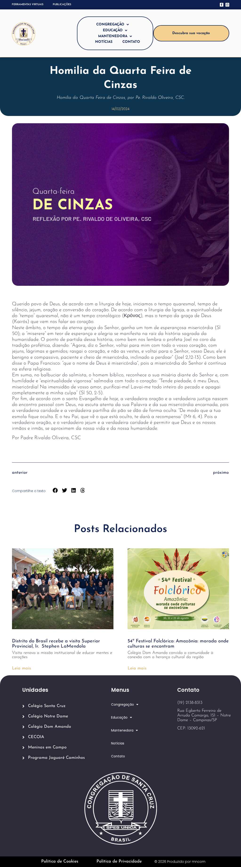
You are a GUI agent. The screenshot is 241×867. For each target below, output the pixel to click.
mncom (198, 861)
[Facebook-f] (221, 4)
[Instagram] (227, 4)
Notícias (103, 42)
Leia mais (21, 668)
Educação (113, 30)
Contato (131, 42)
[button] (55, 490)
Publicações (62, 4)
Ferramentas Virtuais (27, 4)
